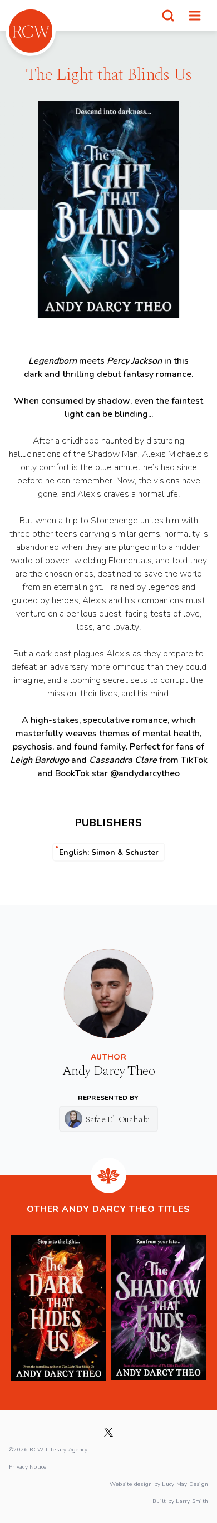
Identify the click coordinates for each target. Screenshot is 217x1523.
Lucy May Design (185, 1483)
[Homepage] (30, 31)
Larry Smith (192, 1500)
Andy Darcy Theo (108, 1071)
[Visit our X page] (108, 1432)
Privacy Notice (28, 1466)
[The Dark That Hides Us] (58, 1308)
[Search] (168, 15)
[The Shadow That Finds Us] (158, 1308)
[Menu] (194, 15)
